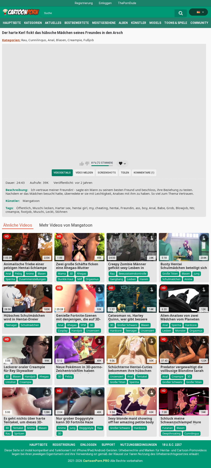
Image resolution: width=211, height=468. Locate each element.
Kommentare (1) (144, 172)
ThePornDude (127, 3)
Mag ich (82, 164)
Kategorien (33, 22)
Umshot (11, 382)
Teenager (11, 325)
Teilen (125, 172)
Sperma (10, 279)
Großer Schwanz (127, 325)
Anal (51, 40)
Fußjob (88, 40)
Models (155, 22)
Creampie (75, 40)
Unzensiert (93, 330)
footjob (26, 211)
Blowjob (182, 208)
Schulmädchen (171, 279)
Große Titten (170, 273)
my (91, 208)
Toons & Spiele (175, 22)
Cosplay (63, 330)
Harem (144, 279)
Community (199, 22)
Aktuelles (53, 22)
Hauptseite (12, 22)
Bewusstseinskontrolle (132, 273)
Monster (180, 330)
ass (138, 208)
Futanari (167, 428)
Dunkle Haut (65, 279)
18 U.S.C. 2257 (172, 444)
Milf (79, 279)
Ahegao (81, 273)
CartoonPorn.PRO (96, 461)
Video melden (84, 172)
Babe (161, 208)
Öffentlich (23, 208)
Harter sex (62, 208)
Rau (24, 40)
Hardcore (116, 330)
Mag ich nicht (87, 164)
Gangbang (116, 279)
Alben (123, 22)
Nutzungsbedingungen (138, 444)
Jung (196, 273)
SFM (83, 325)
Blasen (61, 40)
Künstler (138, 22)
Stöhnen (61, 211)
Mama (62, 273)
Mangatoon (31, 201)
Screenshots (107, 172)
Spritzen (19, 433)
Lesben (131, 279)
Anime (30, 273)
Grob (170, 208)
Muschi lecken (43, 208)
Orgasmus (92, 279)
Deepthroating (171, 433)
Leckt (50, 211)
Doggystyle (86, 428)
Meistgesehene (104, 22)
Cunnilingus (37, 40)
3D (71, 273)
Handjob (77, 330)
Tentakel (142, 376)
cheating (101, 208)
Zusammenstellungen (32, 279)
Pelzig (18, 273)
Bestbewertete (76, 22)
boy (144, 208)
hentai (114, 208)
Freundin (127, 208)
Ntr (192, 208)
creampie (12, 211)
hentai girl (79, 208)
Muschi (38, 211)
